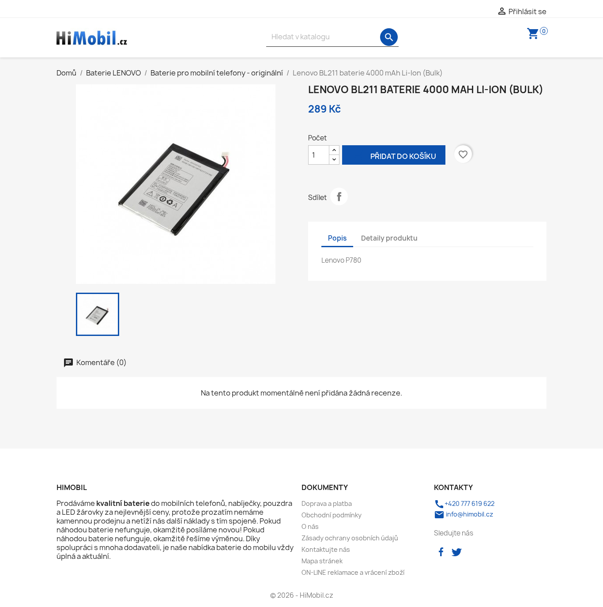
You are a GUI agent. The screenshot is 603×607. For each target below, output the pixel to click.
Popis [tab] (337, 238)
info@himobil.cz (463, 514)
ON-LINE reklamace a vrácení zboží (353, 572)
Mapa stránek (322, 561)
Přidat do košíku (393, 154)
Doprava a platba (327, 503)
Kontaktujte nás (326, 549)
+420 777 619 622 (464, 503)
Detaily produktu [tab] (389, 238)
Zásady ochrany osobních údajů (350, 538)
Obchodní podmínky (332, 515)
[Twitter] (456, 551)
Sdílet (339, 196)
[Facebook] (441, 551)
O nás (310, 526)
